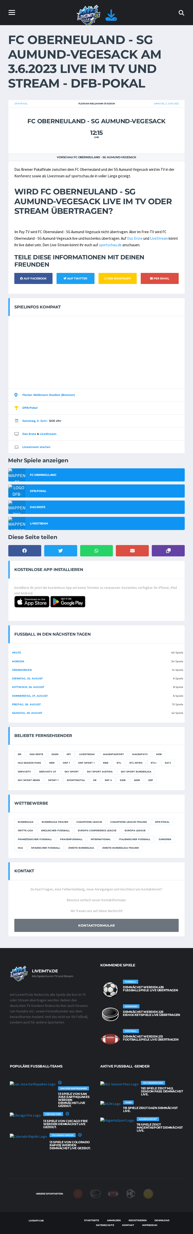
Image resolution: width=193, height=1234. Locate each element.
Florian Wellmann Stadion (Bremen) (48, 395)
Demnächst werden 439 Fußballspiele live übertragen (150, 988)
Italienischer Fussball (134, 839)
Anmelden (114, 1220)
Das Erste (134, 238)
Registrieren (138, 1220)
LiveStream (159, 238)
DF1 (69, 754)
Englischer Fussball (55, 830)
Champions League (89, 821)
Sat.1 (168, 762)
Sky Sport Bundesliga (136, 771)
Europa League (135, 830)
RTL (119, 762)
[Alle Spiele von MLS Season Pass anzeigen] (119, 1084)
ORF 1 (66, 762)
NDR (52, 762)
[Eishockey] (95, 1193)
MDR (159, 754)
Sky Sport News (29, 780)
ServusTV (24, 771)
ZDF (150, 780)
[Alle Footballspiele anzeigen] (110, 1039)
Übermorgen (22, 670)
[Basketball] (78, 1193)
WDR (137, 780)
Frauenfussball (71, 839)
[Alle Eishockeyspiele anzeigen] (110, 1014)
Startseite (91, 1220)
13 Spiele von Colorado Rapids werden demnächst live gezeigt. (70, 1145)
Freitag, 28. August (26, 704)
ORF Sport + (86, 762)
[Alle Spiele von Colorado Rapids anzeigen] (28, 1136)
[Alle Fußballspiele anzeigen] (110, 990)
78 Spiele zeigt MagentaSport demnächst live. (160, 1127)
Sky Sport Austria (100, 771)
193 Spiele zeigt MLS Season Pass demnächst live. (162, 1091)
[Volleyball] (148, 1193)
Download (162, 1220)
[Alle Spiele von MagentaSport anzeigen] (117, 1120)
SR (94, 780)
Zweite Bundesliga (81, 847)
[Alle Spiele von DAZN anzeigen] (110, 1103)
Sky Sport (72, 771)
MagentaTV (140, 754)
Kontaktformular (96, 925)
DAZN (55, 754)
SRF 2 (108, 780)
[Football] (113, 1193)
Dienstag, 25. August (27, 678)
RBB (105, 762)
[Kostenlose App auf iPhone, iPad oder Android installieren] (111, 18)
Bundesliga (25, 821)
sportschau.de (110, 244)
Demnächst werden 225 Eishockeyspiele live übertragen (151, 1013)
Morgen (18, 661)
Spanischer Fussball (45, 847)
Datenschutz (105, 1225)
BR (19, 754)
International (101, 839)
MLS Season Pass (29, 762)
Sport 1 (53, 780)
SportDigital (76, 780)
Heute (16, 652)
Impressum (149, 1225)
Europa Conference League (97, 830)
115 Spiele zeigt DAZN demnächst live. (150, 1109)
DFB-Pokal (20, 103)
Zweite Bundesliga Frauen (120, 847)
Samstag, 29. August (27, 713)
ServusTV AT (47, 771)
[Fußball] (130, 1193)
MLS (20, 847)
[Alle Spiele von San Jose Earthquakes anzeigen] (33, 1084)
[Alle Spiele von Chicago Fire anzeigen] (25, 1115)
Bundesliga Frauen (55, 821)
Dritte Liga (25, 830)
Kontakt (128, 1225)
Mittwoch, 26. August (28, 687)
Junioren (165, 839)
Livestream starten (36, 447)
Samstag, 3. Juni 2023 (166, 103)
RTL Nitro (135, 762)
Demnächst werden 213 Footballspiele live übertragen (150, 1038)
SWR (123, 780)
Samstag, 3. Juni (34, 421)
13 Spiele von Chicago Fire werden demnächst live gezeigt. (65, 1124)
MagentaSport (113, 754)
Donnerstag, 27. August (30, 695)
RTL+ (154, 762)
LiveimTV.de (36, 1220)
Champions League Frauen (128, 821)
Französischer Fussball (35, 839)
